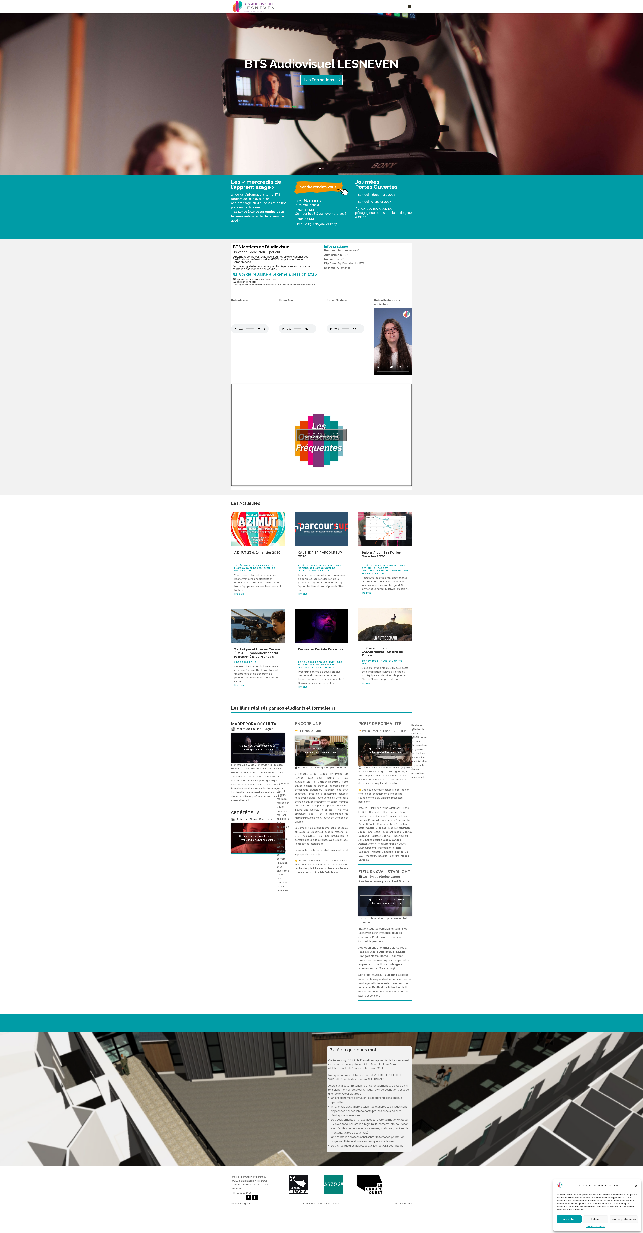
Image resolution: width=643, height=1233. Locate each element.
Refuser (595, 1219)
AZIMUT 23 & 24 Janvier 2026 (257, 552)
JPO (273, 568)
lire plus (239, 593)
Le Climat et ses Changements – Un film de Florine (382, 652)
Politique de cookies (595, 1226)
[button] (636, 1185)
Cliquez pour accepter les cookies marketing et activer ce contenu (321, 435)
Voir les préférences (624, 1219)
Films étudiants (323, 667)
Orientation (242, 571)
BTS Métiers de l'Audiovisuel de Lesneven (319, 568)
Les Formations (319, 79)
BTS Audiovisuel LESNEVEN (321, 64)
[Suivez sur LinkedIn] (255, 1197)
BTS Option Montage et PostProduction (383, 568)
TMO (253, 662)
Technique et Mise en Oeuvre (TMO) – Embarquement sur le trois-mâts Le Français (257, 653)
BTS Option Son (397, 571)
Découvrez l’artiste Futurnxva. (321, 649)
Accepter (569, 1219)
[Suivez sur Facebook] (248, 1197)
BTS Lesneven (325, 565)
